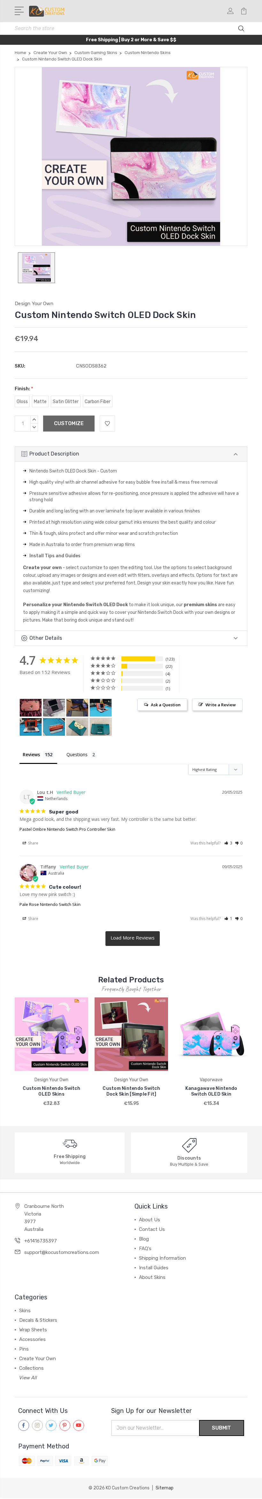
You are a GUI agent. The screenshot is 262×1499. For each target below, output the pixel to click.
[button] (228, 843)
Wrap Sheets (33, 1330)
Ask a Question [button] (166, 705)
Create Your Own (37, 1358)
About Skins (152, 1277)
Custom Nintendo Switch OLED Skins (51, 1091)
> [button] (132, 938)
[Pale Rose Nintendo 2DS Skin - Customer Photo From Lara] (54, 708)
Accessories (32, 1339)
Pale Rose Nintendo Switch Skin (50, 904)
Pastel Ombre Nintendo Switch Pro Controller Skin (67, 829)
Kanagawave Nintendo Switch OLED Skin (211, 1091)
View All (28, 1378)
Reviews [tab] (31, 754)
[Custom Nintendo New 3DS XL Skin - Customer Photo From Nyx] (31, 708)
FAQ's (145, 1248)
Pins (24, 1349)
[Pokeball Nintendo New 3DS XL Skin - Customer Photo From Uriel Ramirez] (101, 708)
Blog (144, 1239)
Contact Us (152, 1229)
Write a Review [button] (220, 705)
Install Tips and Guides (55, 556)
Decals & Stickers (38, 1320)
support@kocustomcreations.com (61, 1252)
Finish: (24, 389)
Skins (25, 1310)
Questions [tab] (77, 754)
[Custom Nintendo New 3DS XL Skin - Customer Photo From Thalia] (77, 727)
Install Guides (153, 1268)
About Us (149, 1220)
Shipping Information (162, 1258)
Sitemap (164, 1488)
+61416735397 (40, 1241)
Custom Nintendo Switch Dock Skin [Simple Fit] (131, 1091)
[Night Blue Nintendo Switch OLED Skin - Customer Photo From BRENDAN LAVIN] (77, 708)
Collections (31, 1368)
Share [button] (32, 843)
